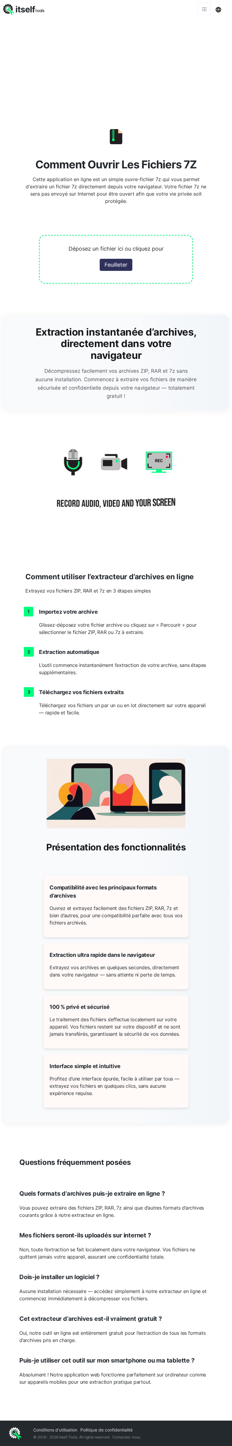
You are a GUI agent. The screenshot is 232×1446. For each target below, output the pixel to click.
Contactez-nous (126, 1437)
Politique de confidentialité (106, 1429)
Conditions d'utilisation (55, 1429)
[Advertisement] (116, 63)
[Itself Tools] (116, 485)
